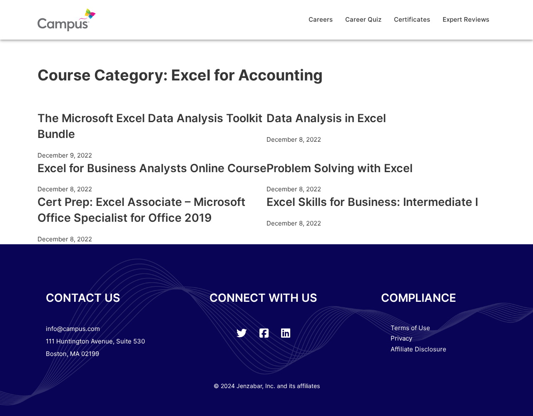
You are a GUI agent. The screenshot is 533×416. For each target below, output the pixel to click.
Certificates (412, 19)
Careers (321, 19)
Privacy (401, 338)
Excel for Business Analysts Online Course (151, 168)
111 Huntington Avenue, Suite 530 (95, 341)
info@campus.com (73, 329)
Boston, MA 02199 (72, 354)
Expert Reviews (466, 19)
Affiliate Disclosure (418, 349)
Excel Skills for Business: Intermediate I (372, 202)
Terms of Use (410, 328)
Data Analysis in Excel (326, 118)
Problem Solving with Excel (339, 168)
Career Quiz (363, 19)
